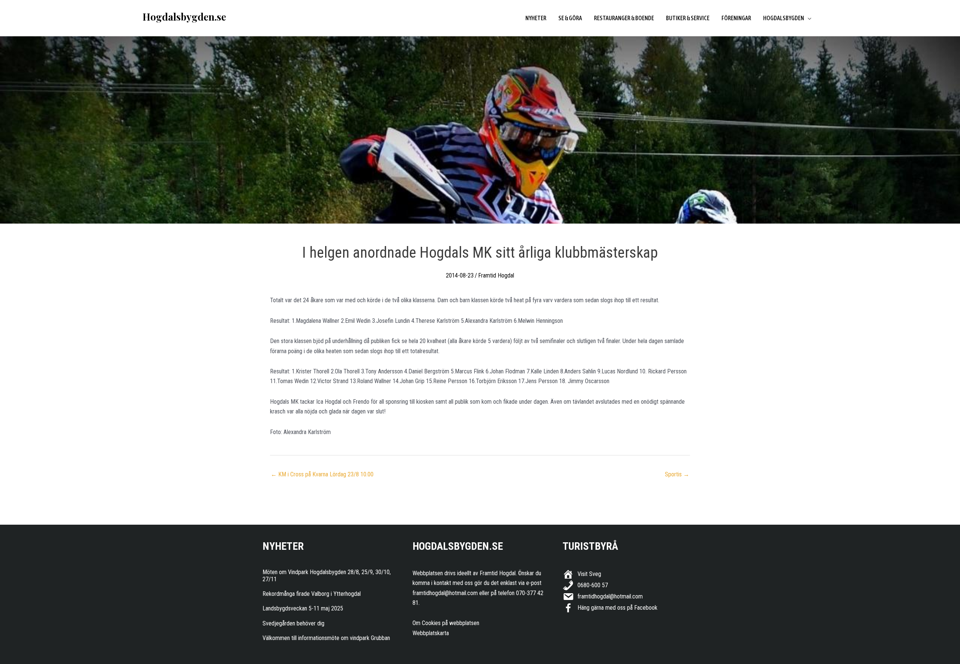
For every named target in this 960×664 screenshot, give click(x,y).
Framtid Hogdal (496, 275)
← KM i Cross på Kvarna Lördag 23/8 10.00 (322, 474)
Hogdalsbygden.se (184, 16)
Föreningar (736, 18)
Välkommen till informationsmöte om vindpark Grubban (326, 638)
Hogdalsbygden (783, 18)
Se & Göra (570, 18)
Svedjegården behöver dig (293, 623)
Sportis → (677, 474)
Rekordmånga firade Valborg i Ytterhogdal (311, 593)
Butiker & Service (688, 18)
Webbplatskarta (430, 633)
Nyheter (535, 18)
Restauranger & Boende (624, 18)
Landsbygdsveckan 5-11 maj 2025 (302, 608)
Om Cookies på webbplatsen (445, 623)
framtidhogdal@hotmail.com (445, 593)
